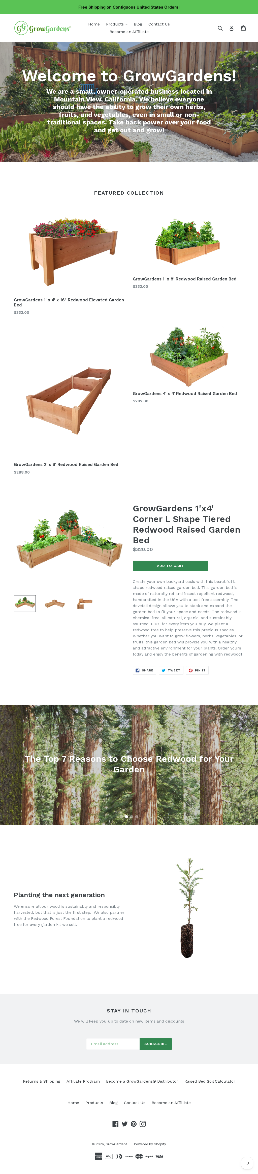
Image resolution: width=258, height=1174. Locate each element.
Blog (138, 24)
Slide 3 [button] (131, 816)
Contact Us (159, 24)
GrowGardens (116, 1144)
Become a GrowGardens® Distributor (142, 1081)
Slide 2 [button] (126, 816)
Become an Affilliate (129, 31)
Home (94, 24)
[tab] (121, 816)
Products (118, 24)
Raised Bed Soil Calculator (209, 1081)
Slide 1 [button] (121, 816)
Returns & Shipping (41, 1081)
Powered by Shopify (150, 1144)
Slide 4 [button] (136, 816)
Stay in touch (129, 1011)
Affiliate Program (83, 1081)
